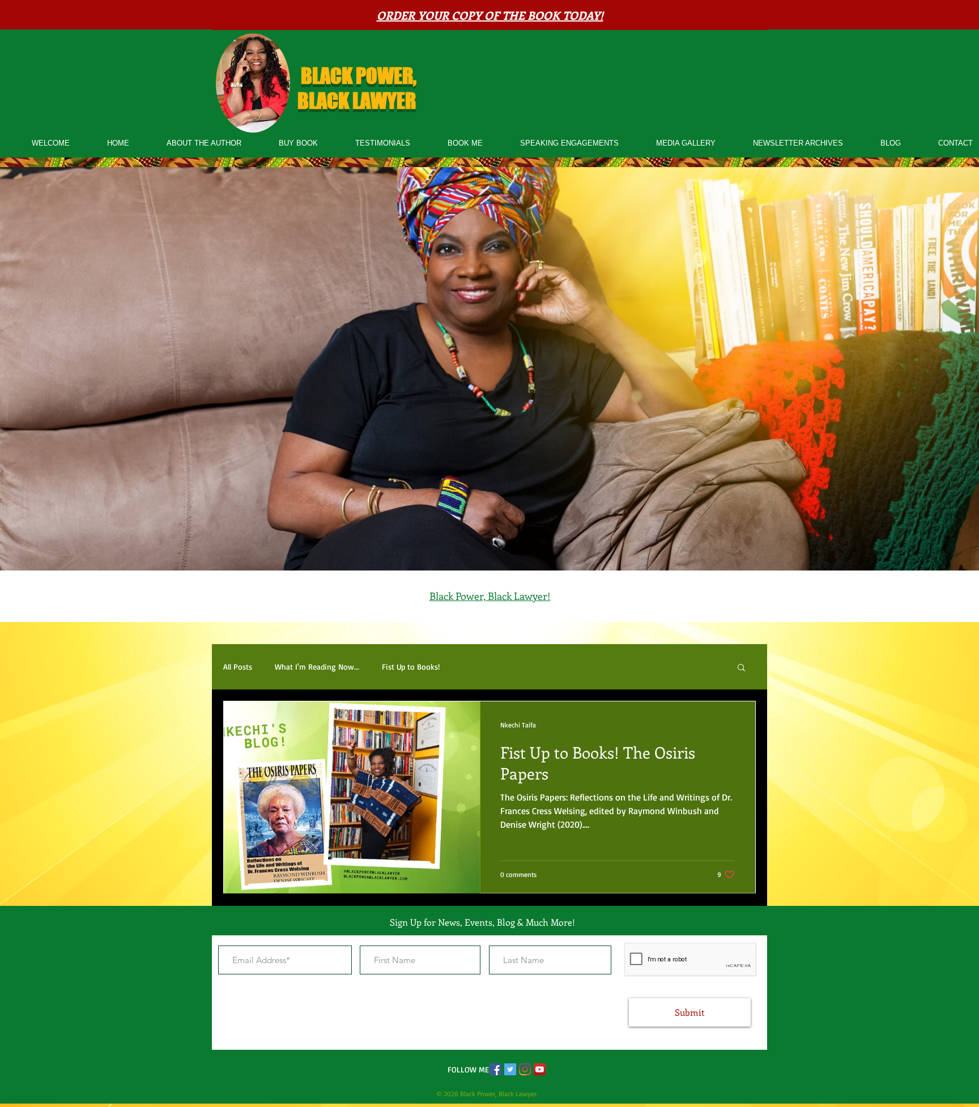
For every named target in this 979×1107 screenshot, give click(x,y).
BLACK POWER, (358, 75)
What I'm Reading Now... (317, 666)
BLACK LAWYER (358, 100)
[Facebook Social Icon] (495, 1069)
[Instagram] (525, 1069)
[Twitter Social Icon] (510, 1069)
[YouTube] (540, 1069)
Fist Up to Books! (411, 666)
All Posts (237, 666)
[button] (741, 668)
